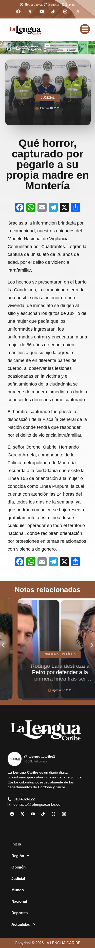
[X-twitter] (30, 11)
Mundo (17, 890)
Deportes (19, 913)
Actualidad (20, 924)
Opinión (18, 867)
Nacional (19, 901)
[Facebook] (18, 11)
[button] (3, 645)
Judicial (18, 878)
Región (17, 856)
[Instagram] (76, 11)
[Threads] (65, 11)
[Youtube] (41, 11)
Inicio (16, 844)
